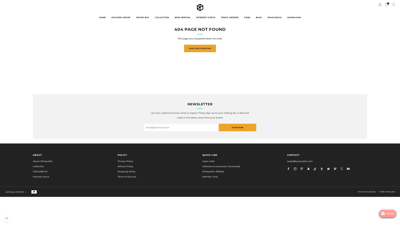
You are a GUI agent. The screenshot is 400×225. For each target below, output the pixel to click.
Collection (38, 166)
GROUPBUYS (40, 171)
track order (208, 161)
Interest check (205, 17)
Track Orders (230, 17)
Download (294, 17)
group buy (142, 17)
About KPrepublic (43, 161)
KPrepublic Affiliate (213, 171)
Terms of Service (127, 176)
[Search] (393, 4)
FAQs (247, 17)
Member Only (210, 176)
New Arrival (183, 17)
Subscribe (237, 127)
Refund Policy (125, 166)
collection (162, 17)
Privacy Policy (125, 161)
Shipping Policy (126, 171)
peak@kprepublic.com (300, 161)
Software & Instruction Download (221, 166)
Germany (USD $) (14, 192)
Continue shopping (200, 48)
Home (102, 17)
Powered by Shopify (367, 192)
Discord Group (120, 17)
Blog (259, 17)
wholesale (275, 17)
